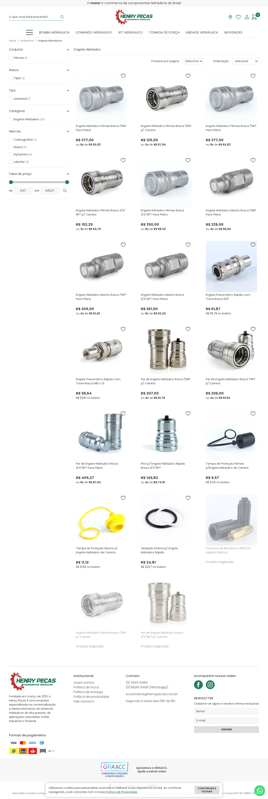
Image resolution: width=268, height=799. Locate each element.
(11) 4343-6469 (137, 682)
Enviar (227, 729)
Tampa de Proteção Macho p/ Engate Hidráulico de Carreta (97, 550)
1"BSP (19, 78)
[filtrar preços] (65, 190)
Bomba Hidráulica (54, 32)
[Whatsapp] (259, 790)
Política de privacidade (91, 696)
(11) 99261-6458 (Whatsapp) (147, 687)
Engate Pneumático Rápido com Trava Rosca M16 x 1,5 (98, 381)
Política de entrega (88, 692)
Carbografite (25, 140)
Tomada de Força (164, 32)
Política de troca (86, 687)
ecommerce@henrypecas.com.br (152, 694)
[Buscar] (62, 17)
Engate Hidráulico (50, 40)
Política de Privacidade (121, 792)
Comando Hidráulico (94, 32)
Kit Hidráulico (131, 32)
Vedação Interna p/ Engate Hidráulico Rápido (159, 550)
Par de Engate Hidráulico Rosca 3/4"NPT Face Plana (97, 466)
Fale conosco (84, 701)
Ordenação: (221, 61)
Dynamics (23, 154)
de (11, 191)
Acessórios (27, 40)
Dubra (20, 147)
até (37, 191)
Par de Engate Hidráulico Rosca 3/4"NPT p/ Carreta (162, 635)
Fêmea (20, 58)
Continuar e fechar (207, 789)
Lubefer (21, 162)
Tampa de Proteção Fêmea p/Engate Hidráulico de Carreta (227, 466)
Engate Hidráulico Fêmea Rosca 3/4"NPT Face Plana (162, 212)
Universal (22, 99)
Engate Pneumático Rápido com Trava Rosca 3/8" (228, 297)
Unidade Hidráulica (201, 32)
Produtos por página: (165, 61)
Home (12, 40)
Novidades (233, 32)
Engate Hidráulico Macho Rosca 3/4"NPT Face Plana (162, 297)
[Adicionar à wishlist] (123, 76)
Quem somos (84, 682)
